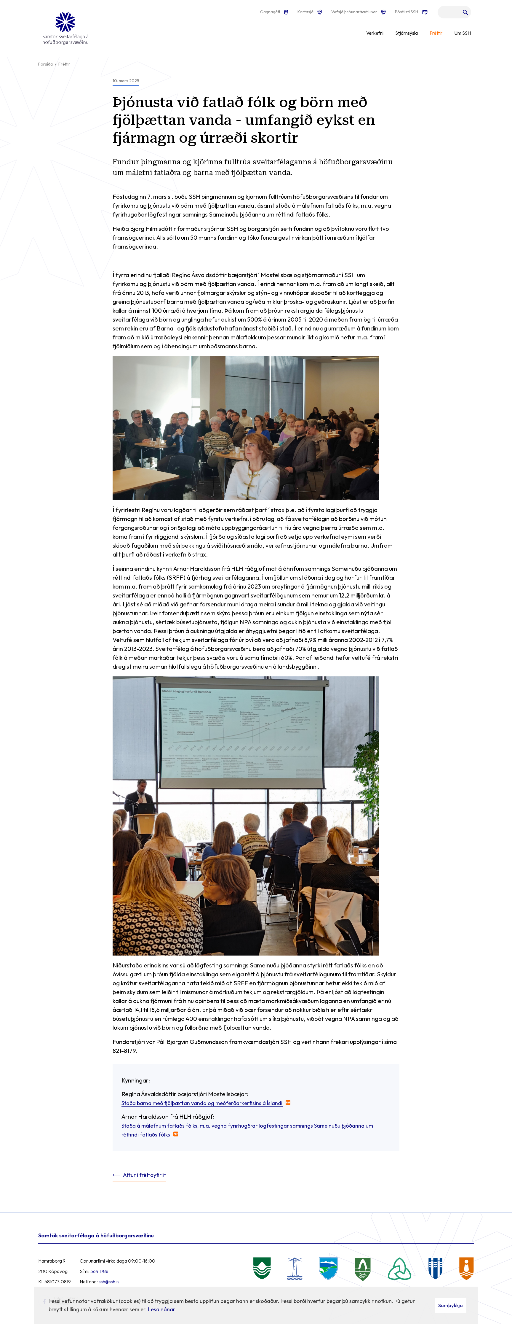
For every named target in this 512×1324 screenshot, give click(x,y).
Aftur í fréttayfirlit (144, 1175)
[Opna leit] (454, 13)
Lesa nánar (161, 1309)
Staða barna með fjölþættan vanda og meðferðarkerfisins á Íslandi (201, 1103)
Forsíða (45, 64)
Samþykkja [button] (450, 1305)
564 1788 (99, 1271)
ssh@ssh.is (109, 1282)
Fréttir (64, 64)
